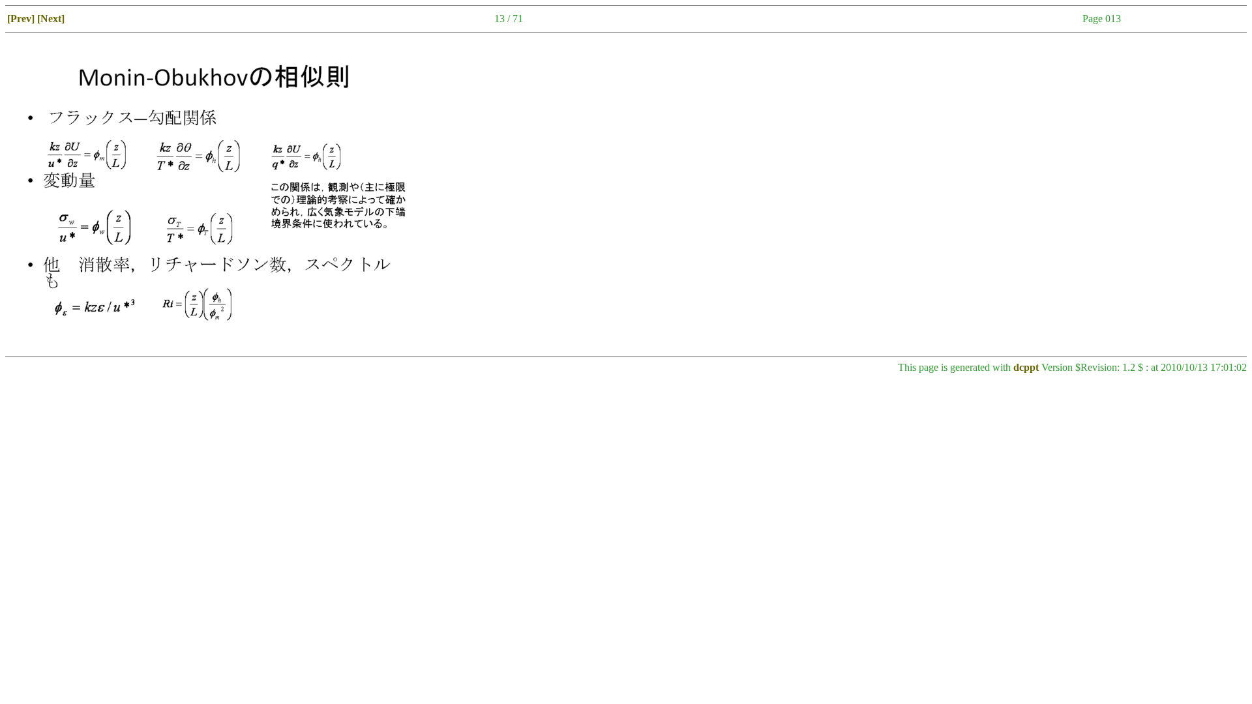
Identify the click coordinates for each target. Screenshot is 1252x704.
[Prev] (21, 18)
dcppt (1026, 367)
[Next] (51, 18)
